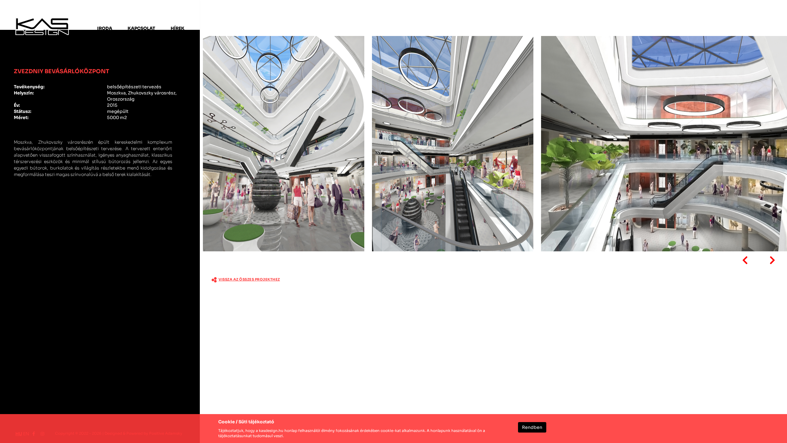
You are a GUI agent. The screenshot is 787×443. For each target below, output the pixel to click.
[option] (284, 144)
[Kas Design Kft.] (42, 26)
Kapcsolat (141, 28)
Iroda (104, 28)
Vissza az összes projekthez (249, 279)
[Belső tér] (452, 143)
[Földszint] (283, 143)
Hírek (177, 28)
